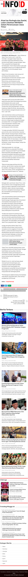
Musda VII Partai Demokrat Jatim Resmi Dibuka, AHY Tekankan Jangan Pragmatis (14, 327)
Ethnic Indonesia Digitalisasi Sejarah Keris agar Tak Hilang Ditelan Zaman (14, 440)
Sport (3, 558)
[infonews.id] (14, 4)
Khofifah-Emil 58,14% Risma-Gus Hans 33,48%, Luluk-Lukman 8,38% (18, 301)
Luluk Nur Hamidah (22, 289)
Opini (3, 563)
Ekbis (3, 553)
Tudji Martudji (10, 281)
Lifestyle (4, 551)
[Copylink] (13, 286)
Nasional (4, 561)
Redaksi (9, 572)
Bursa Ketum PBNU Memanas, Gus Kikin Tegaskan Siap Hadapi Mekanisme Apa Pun (13, 413)
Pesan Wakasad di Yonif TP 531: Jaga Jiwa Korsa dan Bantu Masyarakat (13, 467)
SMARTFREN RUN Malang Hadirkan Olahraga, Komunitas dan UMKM (18, 484)
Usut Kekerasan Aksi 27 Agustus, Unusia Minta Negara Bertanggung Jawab (13, 356)
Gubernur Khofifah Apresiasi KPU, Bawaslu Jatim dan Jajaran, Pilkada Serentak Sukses (17, 94)
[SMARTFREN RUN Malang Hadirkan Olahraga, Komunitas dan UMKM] (5, 485)
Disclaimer (3, 572)
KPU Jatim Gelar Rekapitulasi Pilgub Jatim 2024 (15, 242)
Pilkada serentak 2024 (9, 289)
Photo (4, 556)
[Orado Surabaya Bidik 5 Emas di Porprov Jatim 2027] (5, 492)
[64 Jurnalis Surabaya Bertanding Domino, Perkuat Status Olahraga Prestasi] (5, 498)
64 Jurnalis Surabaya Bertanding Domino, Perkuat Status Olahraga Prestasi (17, 497)
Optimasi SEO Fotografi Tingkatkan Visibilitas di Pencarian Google (17, 178)
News (3, 546)
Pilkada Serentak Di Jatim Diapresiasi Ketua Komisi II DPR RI (10, 296)
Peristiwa (12, 29)
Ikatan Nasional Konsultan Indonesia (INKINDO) (13, 290)
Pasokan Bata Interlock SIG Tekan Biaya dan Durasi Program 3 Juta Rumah (13, 385)
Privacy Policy (15, 572)
